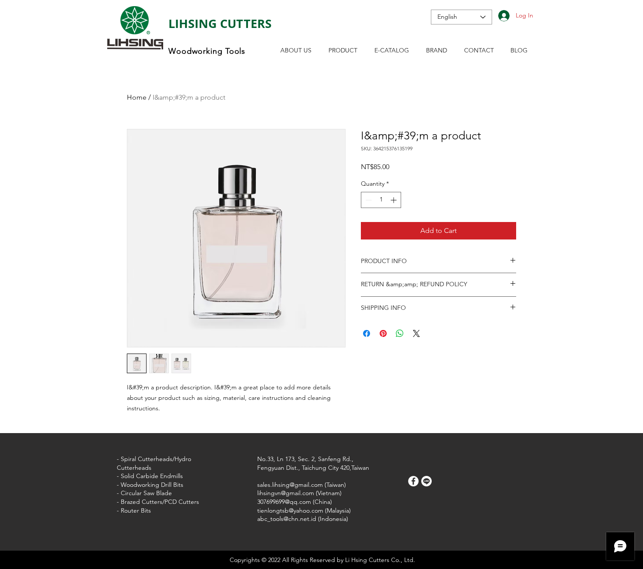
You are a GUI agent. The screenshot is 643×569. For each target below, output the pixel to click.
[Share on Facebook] (366, 333)
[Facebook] (413, 481)
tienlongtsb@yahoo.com (290, 510)
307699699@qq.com (284, 502)
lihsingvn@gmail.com (285, 493)
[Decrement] (367, 200)
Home (137, 97)
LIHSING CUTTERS (220, 23)
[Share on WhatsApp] (400, 333)
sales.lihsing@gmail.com (290, 485)
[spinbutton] (381, 200)
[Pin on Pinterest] (383, 333)
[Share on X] (416, 333)
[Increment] (394, 200)
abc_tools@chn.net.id (286, 519)
